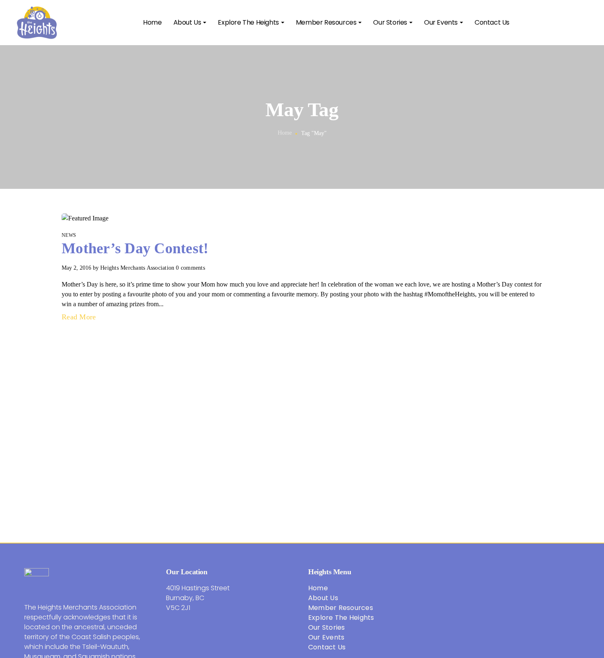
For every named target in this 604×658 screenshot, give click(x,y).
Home (285, 133)
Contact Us (327, 647)
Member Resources (340, 607)
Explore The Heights (341, 617)
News (69, 235)
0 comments (190, 268)
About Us (323, 598)
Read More (80, 317)
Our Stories (326, 627)
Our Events (326, 637)
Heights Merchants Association (137, 268)
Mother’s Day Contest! (135, 248)
